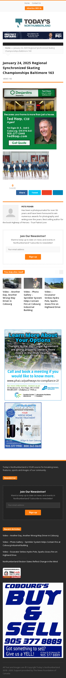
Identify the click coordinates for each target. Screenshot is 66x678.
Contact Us (36, 3)
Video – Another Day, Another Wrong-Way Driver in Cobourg (11, 297)
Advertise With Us (34, 8)
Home (27, 3)
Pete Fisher (27, 206)
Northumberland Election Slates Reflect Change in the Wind (30, 561)
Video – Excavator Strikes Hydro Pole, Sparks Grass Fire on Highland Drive (52, 299)
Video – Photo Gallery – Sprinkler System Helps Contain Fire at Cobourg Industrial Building (33, 301)
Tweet (35, 192)
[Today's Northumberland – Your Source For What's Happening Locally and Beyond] (33, 23)
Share (22, 192)
